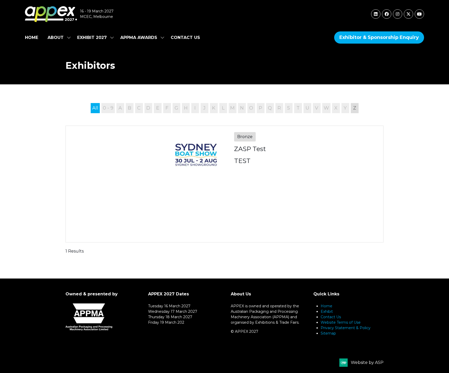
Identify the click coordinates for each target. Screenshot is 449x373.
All (95, 108)
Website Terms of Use (341, 322)
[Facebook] (386, 14)
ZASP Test (250, 149)
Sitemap (328, 333)
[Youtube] (419, 14)
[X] (408, 14)
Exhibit (327, 311)
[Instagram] (397, 14)
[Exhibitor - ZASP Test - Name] (224, 184)
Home (31, 37)
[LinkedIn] (375, 14)
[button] (379, 37)
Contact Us (185, 37)
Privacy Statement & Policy (346, 327)
